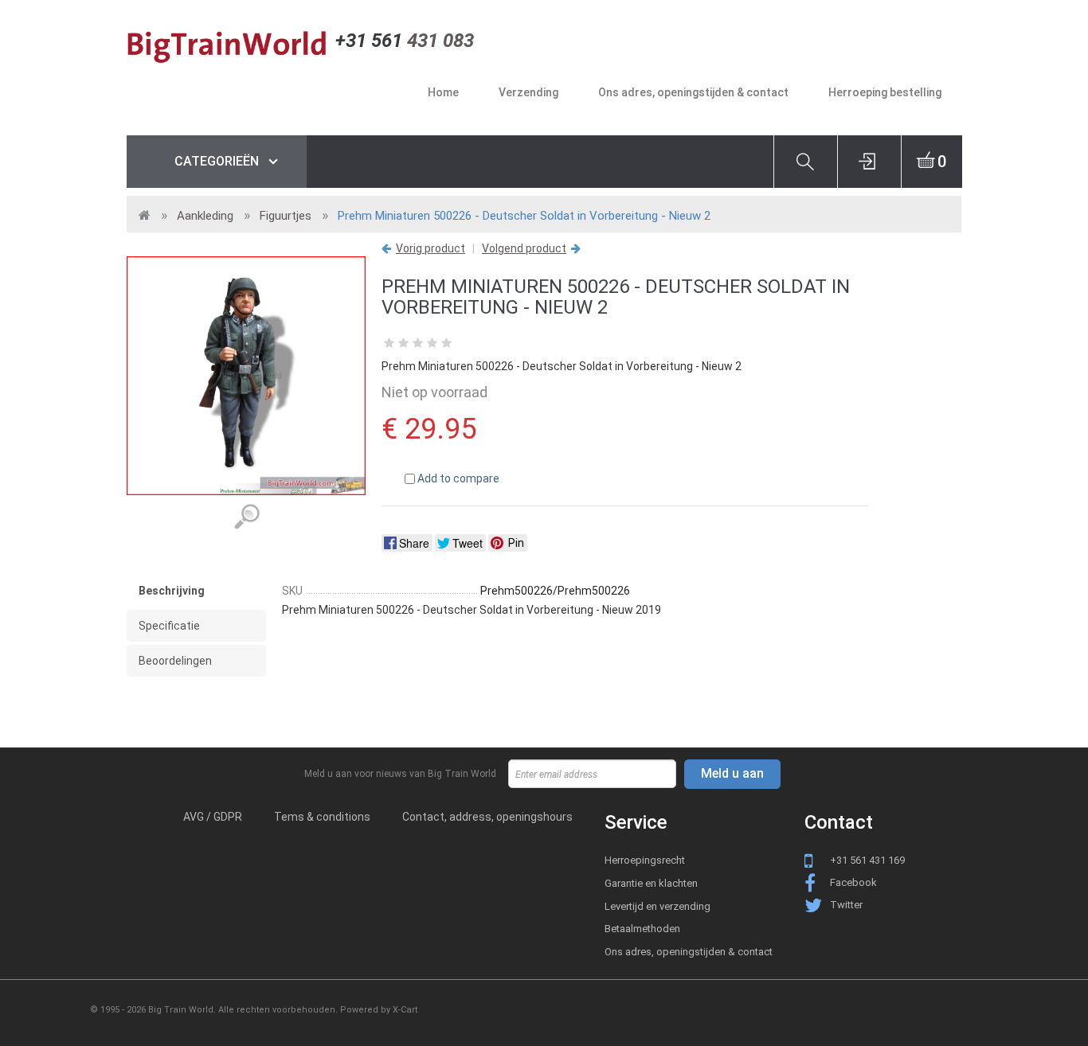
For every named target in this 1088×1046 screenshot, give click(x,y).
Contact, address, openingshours (487, 816)
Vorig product (430, 248)
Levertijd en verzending (657, 906)
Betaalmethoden (642, 929)
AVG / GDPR (212, 816)
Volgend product (524, 248)
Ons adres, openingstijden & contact (689, 952)
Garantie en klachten (651, 883)
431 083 (404, 40)
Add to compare (458, 478)
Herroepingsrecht (645, 860)
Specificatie (169, 625)
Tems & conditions (322, 816)
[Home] (231, 45)
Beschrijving (172, 590)
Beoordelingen (175, 660)
